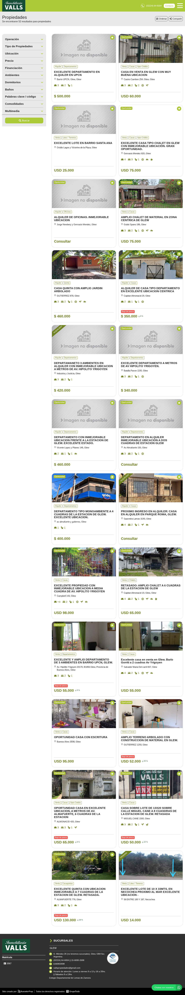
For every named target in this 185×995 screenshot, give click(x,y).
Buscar (26, 120)
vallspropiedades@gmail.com (66, 968)
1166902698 (59, 964)
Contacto (169, 6)
